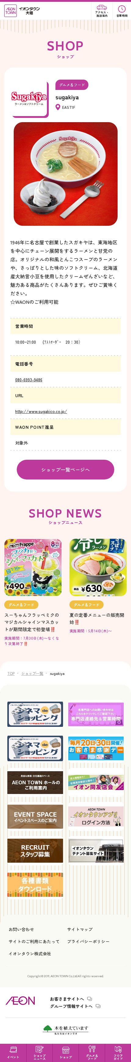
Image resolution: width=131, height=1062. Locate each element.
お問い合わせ (21, 929)
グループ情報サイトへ (71, 1006)
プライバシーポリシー (88, 941)
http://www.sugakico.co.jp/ (41, 411)
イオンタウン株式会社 (30, 953)
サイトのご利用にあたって (34, 941)
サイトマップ (80, 929)
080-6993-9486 (28, 379)
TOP (11, 673)
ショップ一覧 (32, 673)
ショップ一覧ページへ (65, 469)
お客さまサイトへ (67, 998)
